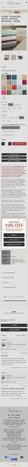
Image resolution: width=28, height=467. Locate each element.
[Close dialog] (24, 220)
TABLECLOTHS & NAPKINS (14, 244)
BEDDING (14, 235)
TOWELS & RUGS (14, 240)
